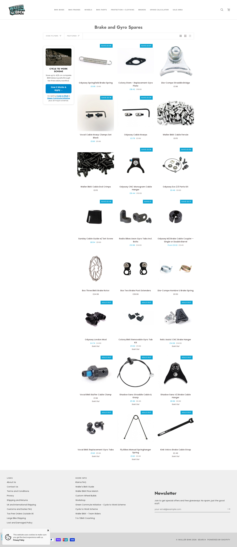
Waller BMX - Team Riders (88, 513)
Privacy (10, 495)
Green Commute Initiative (58, 98)
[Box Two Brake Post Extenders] (135, 268)
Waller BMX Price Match (86, 491)
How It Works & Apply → (58, 88)
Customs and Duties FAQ (19, 509)
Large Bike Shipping (16, 518)
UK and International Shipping (21, 504)
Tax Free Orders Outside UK (20, 513)
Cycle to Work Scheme (86, 509)
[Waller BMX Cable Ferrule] (175, 112)
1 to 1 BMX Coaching (85, 518)
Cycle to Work (62, 96)
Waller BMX (184, 540)
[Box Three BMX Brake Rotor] (95, 268)
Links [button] (10, 478)
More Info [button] (81, 478)
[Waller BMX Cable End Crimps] (95, 164)
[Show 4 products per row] (191, 36)
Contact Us (12, 486)
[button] (59, 9)
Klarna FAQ (80, 482)
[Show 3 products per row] (185, 36)
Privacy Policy (18, 540)
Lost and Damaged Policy (19, 522)
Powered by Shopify (218, 540)
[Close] (48, 530)
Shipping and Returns (17, 500)
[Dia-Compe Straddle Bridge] (175, 61)
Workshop (80, 500)
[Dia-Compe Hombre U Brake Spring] (175, 268)
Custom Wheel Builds (85, 495)
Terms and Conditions (18, 491)
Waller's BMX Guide (84, 486)
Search (202, 540)
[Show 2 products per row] (180, 36)
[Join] (228, 509)
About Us (11, 482)
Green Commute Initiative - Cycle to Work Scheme (100, 504)
